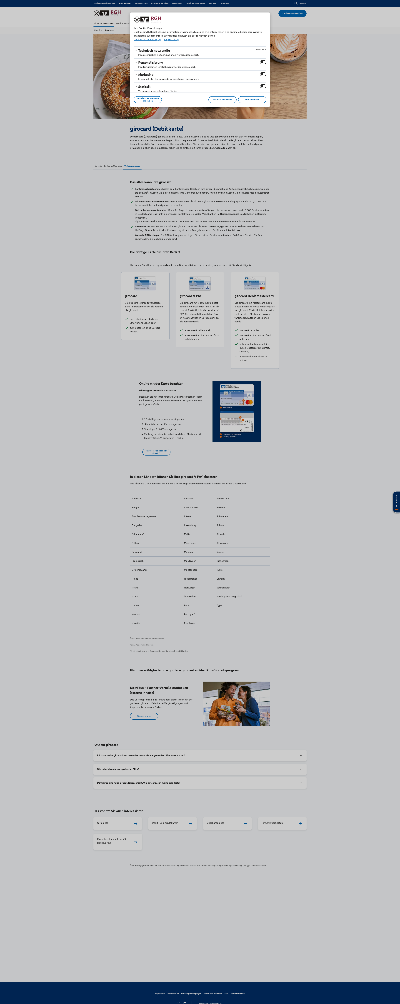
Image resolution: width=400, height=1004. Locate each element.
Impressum (170, 39)
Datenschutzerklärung (146, 39)
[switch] (263, 62)
